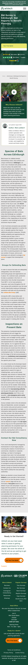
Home (3, 76)
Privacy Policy (8, 652)
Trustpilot (4, 566)
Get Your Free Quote (12, 560)
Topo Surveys (21, 596)
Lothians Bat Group (9, 292)
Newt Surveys (21, 591)
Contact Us (7, 588)
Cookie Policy (19, 652)
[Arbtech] (6, 8)
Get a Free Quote (12, 640)
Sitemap (7, 598)
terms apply (19, 4)
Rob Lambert (20, 128)
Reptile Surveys (21, 593)
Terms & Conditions (14, 650)
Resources (7, 595)
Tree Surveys (21, 585)
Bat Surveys (21, 588)
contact (8, 481)
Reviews (7, 585)
